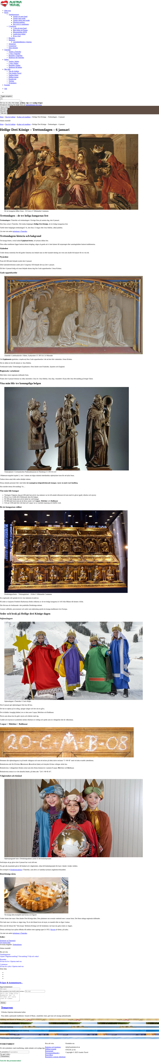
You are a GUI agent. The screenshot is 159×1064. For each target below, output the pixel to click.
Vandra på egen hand (20, 16)
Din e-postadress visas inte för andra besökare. (12, 991)
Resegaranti (49, 1051)
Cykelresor (12, 26)
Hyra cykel (17, 36)
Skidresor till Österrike (16, 57)
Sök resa (3, 113)
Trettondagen (17, 944)
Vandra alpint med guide (21, 20)
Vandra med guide (19, 18)
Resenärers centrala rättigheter (55, 1057)
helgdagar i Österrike (20, 231)
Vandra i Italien (14, 61)
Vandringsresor (14, 14)
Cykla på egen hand (20, 28)
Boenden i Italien (14, 65)
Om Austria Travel (15, 73)
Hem (1, 117)
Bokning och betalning (53, 1047)
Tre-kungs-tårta (5, 943)
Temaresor (12, 44)
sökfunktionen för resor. (34, 105)
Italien (6, 59)
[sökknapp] (21, 101)
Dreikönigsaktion (16, 870)
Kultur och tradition (24, 117)
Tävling (11, 81)
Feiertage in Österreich (7, 941)
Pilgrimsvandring (19, 22)
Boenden (12, 38)
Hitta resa (7, 11)
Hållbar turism (13, 77)
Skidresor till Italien (15, 67)
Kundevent (12, 79)
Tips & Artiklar (14, 71)
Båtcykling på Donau (20, 30)
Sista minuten (13, 48)
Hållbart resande (50, 1049)
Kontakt (7, 85)
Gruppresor (12, 46)
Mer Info (7, 69)
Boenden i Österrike (15, 55)
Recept (53, 929)
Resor (6, 12)
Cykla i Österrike (14, 54)
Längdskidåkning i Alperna (22, 42)
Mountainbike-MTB (20, 32)
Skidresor (12, 40)
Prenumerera (5, 1056)
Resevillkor (49, 1055)
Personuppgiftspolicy (52, 1053)
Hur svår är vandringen (21, 24)
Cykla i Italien (13, 63)
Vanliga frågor (13, 75)
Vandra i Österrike (15, 52)
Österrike (7, 50)
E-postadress (4, 1052)
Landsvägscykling (19, 34)
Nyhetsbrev (13, 83)
